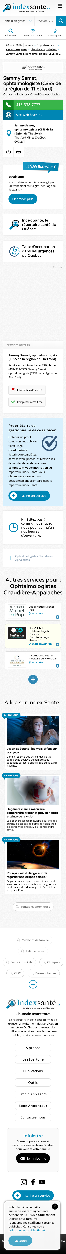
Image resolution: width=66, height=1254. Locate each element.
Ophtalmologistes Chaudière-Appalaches (34, 558)
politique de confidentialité (27, 1230)
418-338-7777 (28, 104)
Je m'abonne (36, 1158)
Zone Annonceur (33, 1105)
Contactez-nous (33, 1117)
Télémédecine (35, 951)
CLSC (17, 973)
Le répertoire (33, 1059)
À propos (33, 1048)
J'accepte (20, 1240)
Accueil (29, 45)
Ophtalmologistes (16, 49)
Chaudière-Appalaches (44, 49)
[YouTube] (42, 1182)
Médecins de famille (35, 940)
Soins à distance (33, 35)
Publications (33, 1071)
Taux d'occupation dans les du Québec (38, 251)
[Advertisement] (33, 303)
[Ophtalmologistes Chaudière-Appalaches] (33, 679)
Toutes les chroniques (35, 907)
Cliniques (53, 962)
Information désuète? (29, 390)
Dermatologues (45, 973)
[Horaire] (8, 152)
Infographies (55, 35)
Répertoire (11, 35)
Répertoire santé (47, 45)
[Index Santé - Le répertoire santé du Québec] (26, 8)
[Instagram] (23, 1182)
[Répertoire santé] (33, 984)
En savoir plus (22, 199)
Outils (33, 1082)
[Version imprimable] (19, 152)
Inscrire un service (32, 495)
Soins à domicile (21, 962)
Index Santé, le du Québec (39, 224)
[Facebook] (33, 1182)
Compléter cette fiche (30, 402)
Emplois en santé (33, 1094)
